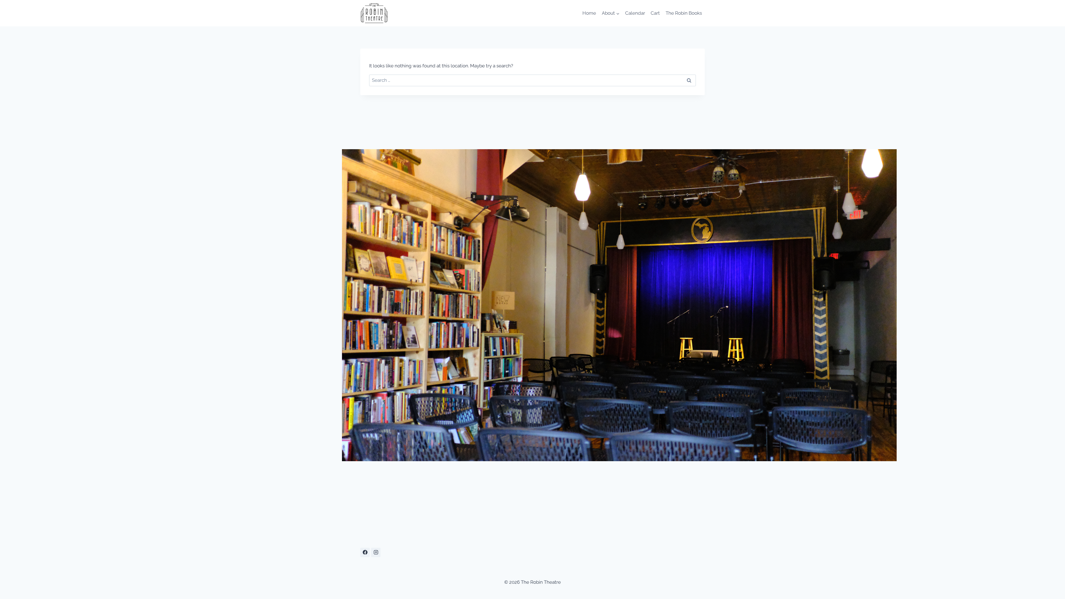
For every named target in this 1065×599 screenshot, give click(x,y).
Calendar (635, 13)
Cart (655, 13)
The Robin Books (684, 13)
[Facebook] (365, 552)
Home (589, 13)
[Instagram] (376, 552)
